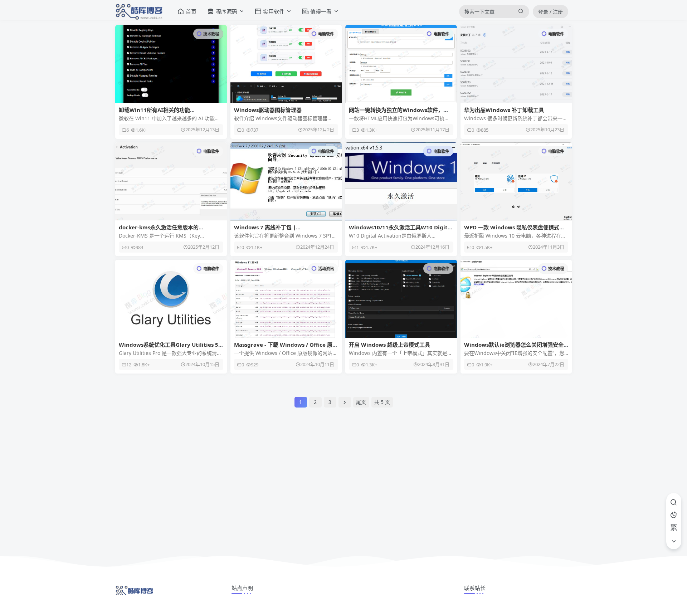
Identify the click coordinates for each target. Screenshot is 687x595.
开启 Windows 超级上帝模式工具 (389, 344)
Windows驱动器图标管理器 (268, 109)
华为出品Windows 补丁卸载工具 (504, 109)
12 (128, 364)
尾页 (361, 402)
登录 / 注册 (550, 11)
